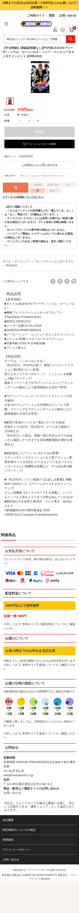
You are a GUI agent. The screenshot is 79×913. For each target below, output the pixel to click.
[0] (71, 29)
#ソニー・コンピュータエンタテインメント (42, 175)
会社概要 (8, 819)
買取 (52, 15)
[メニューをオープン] (6, 23)
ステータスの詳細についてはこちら (23, 196)
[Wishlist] (62, 30)
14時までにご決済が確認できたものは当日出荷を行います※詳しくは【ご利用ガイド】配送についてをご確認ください (39, 664)
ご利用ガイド (36, 15)
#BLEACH (10, 175)
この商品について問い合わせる (39, 164)
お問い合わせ (68, 15)
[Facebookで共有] (52, 281)
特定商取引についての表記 (19, 829)
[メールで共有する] (73, 281)
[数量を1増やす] (38, 121)
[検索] (70, 39)
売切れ (39, 131)
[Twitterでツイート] (66, 281)
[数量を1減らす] (20, 121)
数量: (7, 120)
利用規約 (8, 839)
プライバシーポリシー (16, 849)
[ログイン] (55, 30)
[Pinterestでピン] (59, 281)
